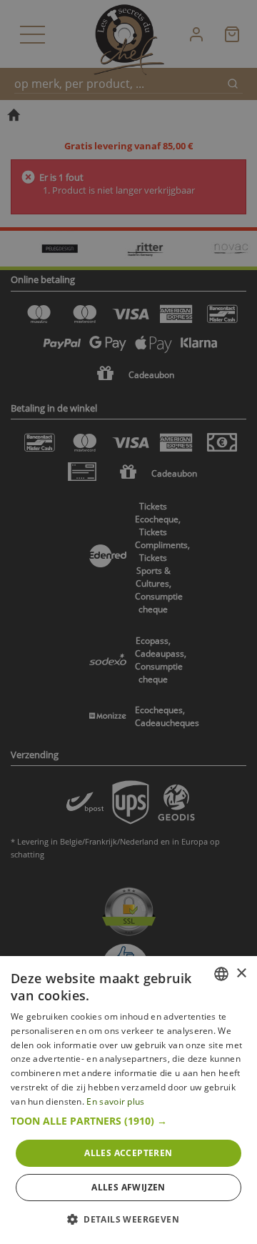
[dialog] (128, 1100)
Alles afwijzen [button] (128, 1187)
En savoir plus (115, 1101)
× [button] (241, 973)
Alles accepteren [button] (128, 1153)
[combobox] (221, 974)
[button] (128, 1121)
